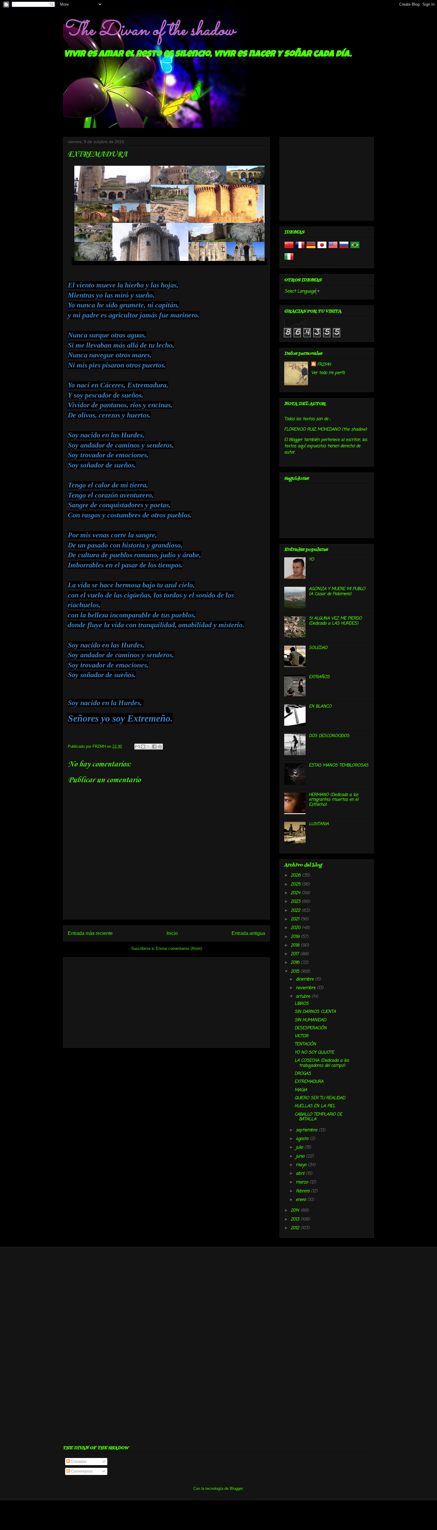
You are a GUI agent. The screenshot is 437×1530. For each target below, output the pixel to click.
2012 (296, 1228)
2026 (296, 875)
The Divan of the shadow (149, 30)
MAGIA (301, 1090)
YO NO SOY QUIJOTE (314, 1052)
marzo (302, 1182)
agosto (303, 1139)
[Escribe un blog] (143, 747)
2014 (296, 1210)
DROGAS (303, 1074)
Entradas (78, 1461)
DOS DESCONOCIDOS (329, 736)
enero (301, 1200)
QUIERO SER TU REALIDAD (320, 1098)
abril (301, 1174)
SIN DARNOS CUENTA (315, 1012)
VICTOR (301, 1036)
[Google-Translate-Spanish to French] (300, 248)
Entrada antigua (248, 933)
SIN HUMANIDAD (310, 1020)
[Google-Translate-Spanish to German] (311, 248)
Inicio (172, 933)
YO (311, 559)
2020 (296, 928)
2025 (296, 884)
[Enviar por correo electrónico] (137, 747)
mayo (302, 1165)
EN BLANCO (320, 706)
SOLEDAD (318, 648)
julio (300, 1147)
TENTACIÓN (305, 1044)
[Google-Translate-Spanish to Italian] (289, 260)
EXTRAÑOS (319, 677)
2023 (296, 902)
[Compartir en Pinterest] (160, 747)
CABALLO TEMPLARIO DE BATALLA (318, 1117)
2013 (296, 1219)
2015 (296, 972)
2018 (296, 945)
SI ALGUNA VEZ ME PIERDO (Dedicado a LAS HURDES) (335, 621)
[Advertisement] (166, 1001)
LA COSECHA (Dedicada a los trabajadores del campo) (322, 1063)
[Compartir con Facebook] (154, 747)
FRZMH (324, 365)
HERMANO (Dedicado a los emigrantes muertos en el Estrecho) (333, 800)
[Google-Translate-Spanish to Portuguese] (355, 248)
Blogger (236, 1488)
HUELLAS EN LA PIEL (315, 1106)
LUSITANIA (319, 824)
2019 (296, 937)
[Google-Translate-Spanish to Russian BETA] (344, 248)
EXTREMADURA (309, 1082)
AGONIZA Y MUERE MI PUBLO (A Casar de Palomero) (337, 591)
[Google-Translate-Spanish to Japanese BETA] (322, 248)
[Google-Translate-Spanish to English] (333, 248)
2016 (296, 963)
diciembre (305, 979)
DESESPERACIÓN (311, 1028)
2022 (296, 911)
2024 (296, 893)
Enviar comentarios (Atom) (179, 948)
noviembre (306, 988)
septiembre (307, 1130)
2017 (295, 954)
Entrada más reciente (90, 933)
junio (301, 1156)
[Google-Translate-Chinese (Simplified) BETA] (289, 248)
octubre (304, 997)
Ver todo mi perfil (328, 373)
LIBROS (302, 1004)
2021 (296, 919)
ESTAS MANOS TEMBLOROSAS (338, 765)
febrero (303, 1191)
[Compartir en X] (149, 747)
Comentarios (81, 1471)
